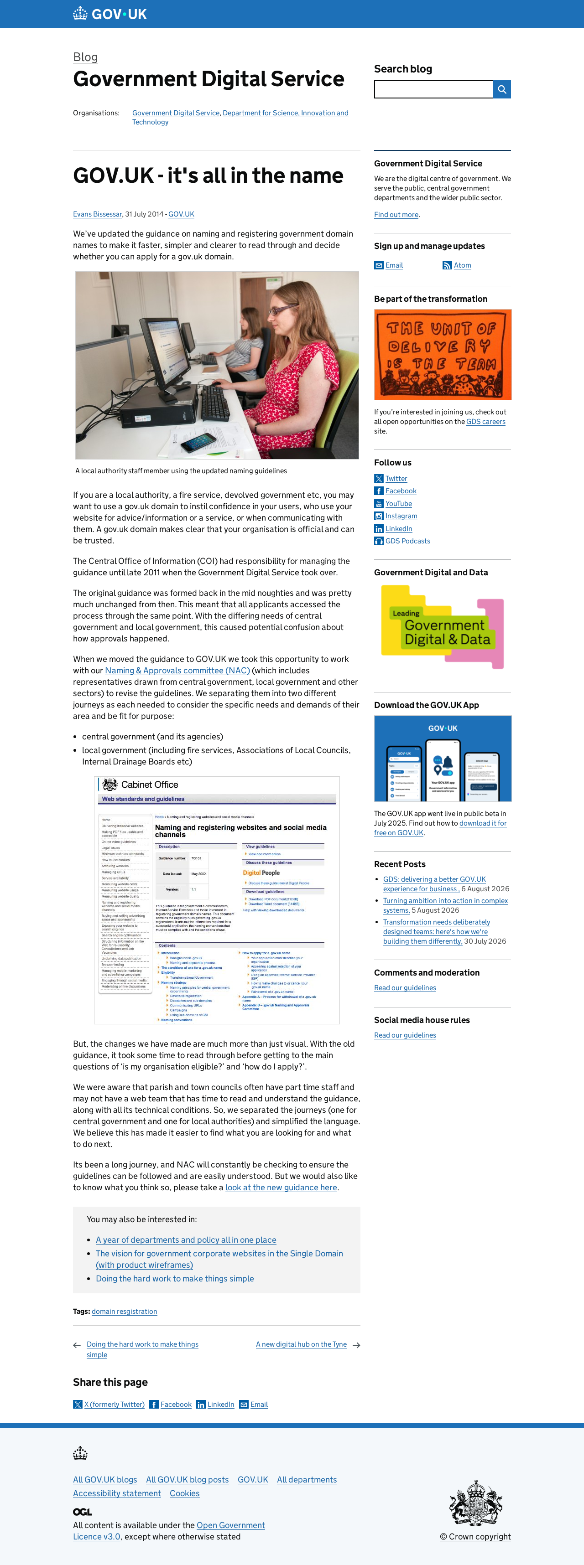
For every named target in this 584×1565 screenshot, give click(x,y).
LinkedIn (221, 1404)
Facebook (176, 1404)
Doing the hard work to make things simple (175, 1278)
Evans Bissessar (97, 214)
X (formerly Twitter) (114, 1404)
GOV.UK (181, 214)
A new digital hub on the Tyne (301, 1344)
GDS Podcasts (408, 541)
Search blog (403, 68)
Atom (462, 265)
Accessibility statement (117, 1493)
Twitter (396, 478)
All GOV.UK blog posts (187, 1479)
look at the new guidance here (281, 1187)
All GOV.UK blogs (105, 1479)
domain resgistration (124, 1311)
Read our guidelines (405, 987)
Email (259, 1404)
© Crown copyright (475, 1536)
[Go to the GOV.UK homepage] (110, 13)
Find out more (396, 214)
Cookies (185, 1493)
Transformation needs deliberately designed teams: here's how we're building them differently (436, 931)
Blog (85, 56)
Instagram (401, 515)
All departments (307, 1479)
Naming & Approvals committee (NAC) (177, 670)
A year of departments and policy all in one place (186, 1239)
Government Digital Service (208, 78)
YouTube (399, 503)
